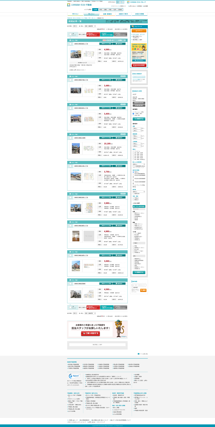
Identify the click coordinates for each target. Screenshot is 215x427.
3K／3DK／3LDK (139, 156)
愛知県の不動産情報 (88, 366)
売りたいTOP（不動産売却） (93, 395)
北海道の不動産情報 (134, 366)
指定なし (137, 172)
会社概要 (145, 6)
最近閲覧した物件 (137, 39)
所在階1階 (137, 214)
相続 (136, 408)
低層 (138, 225)
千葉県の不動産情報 (73, 368)
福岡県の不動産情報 (119, 368)
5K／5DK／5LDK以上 (140, 159)
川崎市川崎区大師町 (79, 138)
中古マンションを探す (74, 399)
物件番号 (135, 287)
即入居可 (137, 234)
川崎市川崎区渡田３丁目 (81, 225)
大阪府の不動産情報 (104, 366)
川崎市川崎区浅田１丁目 (81, 255)
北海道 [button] (120, 9)
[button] (75, 376)
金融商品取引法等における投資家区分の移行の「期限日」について (103, 376)
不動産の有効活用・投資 (141, 410)
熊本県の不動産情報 (134, 364)
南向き (139, 213)
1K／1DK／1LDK (139, 152)
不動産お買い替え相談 (74, 409)
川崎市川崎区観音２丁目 (81, 43)
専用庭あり (137, 238)
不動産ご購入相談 (73, 407)
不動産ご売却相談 (90, 401)
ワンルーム (137, 151)
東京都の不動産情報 (73, 364)
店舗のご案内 (138, 376)
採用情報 (139, 6)
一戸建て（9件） (139, 113)
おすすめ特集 (71, 411)
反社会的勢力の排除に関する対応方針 (96, 380)
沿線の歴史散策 (117, 412)
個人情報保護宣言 (84, 420)
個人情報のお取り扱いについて (100, 420)
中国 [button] (110, 9)
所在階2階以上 (138, 216)
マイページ (115, 6)
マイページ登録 (136, 79)
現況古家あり (138, 263)
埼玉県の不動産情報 (88, 364)
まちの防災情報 (117, 414)
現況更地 (137, 262)
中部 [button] (100, 9)
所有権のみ (137, 239)
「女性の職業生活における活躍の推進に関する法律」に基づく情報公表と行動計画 (108, 382)
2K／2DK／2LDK (139, 154)
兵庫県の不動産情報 (104, 368)
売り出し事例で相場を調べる (93, 405)
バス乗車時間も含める (139, 166)
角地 (136, 246)
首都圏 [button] (95, 9)
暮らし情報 (116, 407)
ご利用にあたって (73, 420)
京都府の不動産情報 (104, 364)
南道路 (139, 247)
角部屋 (136, 219)
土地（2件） (138, 115)
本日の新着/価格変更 (140, 173)
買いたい (94, 18)
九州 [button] (115, 9)
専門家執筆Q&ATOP (140, 395)
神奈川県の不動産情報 (74, 366)
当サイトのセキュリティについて (77, 422)
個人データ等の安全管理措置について (121, 420)
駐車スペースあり (139, 251)
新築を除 (137, 193)
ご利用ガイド (122, 6)
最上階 (136, 218)
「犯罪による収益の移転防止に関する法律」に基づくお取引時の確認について (106, 378)
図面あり (137, 199)
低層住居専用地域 (139, 260)
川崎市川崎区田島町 (79, 283)
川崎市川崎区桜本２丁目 (81, 108)
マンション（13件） (139, 112)
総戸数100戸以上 (139, 229)
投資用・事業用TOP (118, 395)
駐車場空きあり (138, 236)
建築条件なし (138, 258)
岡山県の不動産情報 (119, 364)
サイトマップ (101, 422)
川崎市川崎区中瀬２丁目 (81, 80)
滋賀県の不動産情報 (88, 368)
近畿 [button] (105, 9)
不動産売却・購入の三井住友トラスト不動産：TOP (78, 18)
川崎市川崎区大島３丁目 (81, 166)
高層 (138, 224)
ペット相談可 (138, 233)
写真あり (137, 198)
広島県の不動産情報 (119, 366)
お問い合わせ (132, 6)
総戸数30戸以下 (138, 227)
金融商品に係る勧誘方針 (92, 374)
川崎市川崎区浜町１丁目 (81, 197)
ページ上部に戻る (143, 354)
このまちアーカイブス (119, 409)
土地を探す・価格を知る (74, 404)
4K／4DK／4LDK (139, 157)
